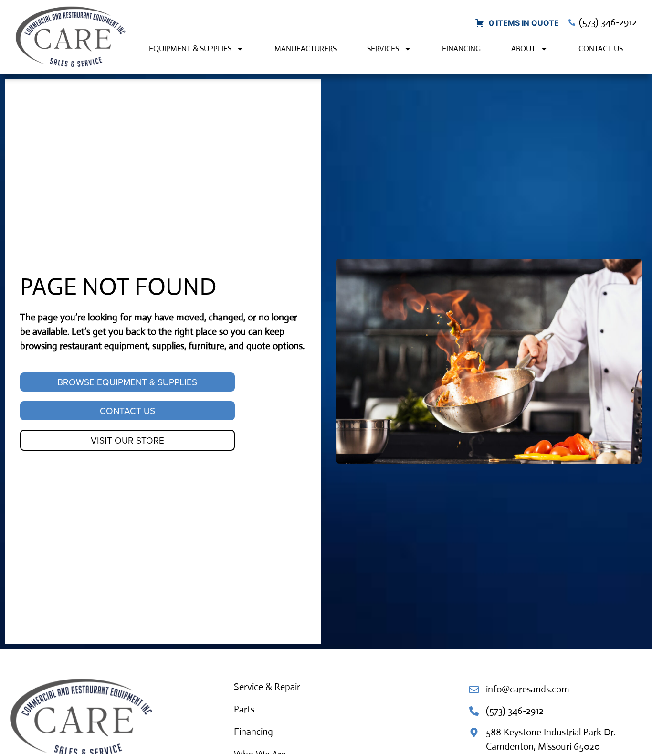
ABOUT (523, 48)
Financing (253, 732)
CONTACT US (600, 48)
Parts (244, 709)
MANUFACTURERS (305, 48)
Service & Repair (267, 687)
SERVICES (383, 48)
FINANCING (461, 48)
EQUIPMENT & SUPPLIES (190, 48)
